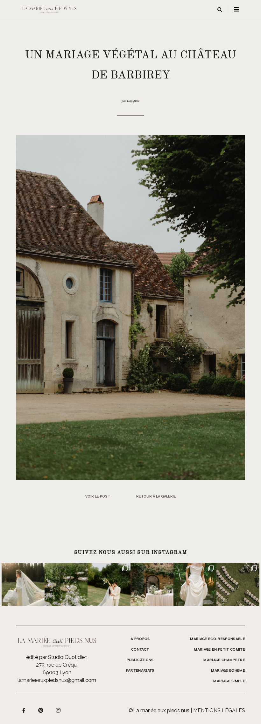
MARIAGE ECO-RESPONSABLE (217, 639)
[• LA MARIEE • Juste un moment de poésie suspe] (23, 584)
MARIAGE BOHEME (228, 671)
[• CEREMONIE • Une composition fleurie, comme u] (66, 584)
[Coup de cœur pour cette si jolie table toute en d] (151, 584)
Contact (140, 649)
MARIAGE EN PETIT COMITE (219, 649)
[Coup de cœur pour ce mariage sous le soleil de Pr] (194, 584)
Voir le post (97, 496)
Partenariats (140, 671)
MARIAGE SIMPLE (229, 681)
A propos (140, 639)
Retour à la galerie (156, 496)
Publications (140, 660)
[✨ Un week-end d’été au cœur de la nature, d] (109, 584)
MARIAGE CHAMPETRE (224, 660)
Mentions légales (219, 710)
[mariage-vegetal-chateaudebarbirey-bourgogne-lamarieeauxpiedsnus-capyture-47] (130, 307)
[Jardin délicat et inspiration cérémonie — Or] (237, 584)
